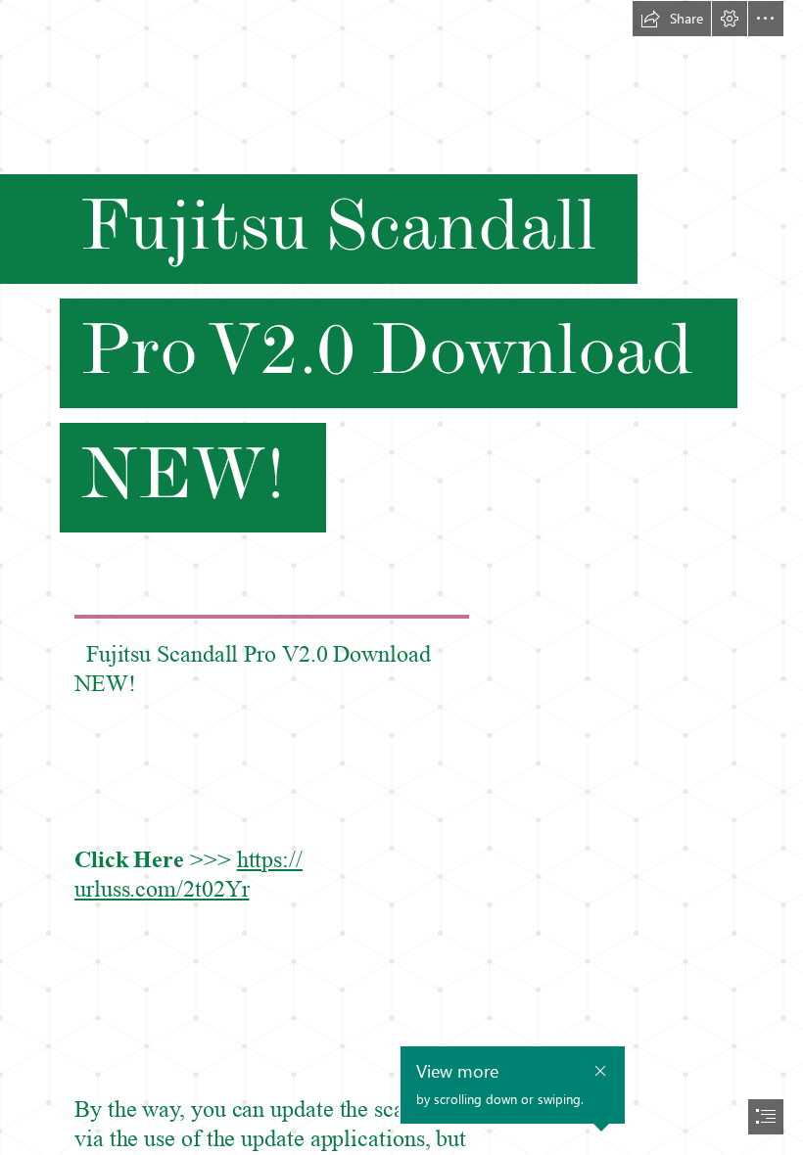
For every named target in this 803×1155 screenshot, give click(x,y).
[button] (672, 18)
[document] (401, 577)
